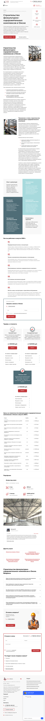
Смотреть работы (22, 37)
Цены (4, 700)
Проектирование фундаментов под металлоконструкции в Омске (32, 560)
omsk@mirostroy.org (9, 715)
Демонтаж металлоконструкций (33, 686)
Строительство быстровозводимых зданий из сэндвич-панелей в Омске (32, 553)
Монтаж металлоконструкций (32, 684)
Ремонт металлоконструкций (32, 688)
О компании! (5, 696)
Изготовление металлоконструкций (33, 681)
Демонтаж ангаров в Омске (12, 552)
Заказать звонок (9, 709)
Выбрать (12, 347)
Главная (4, 10)
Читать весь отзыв (10, 541)
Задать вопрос (11, 316)
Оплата (4, 698)
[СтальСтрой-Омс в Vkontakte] (21, 678)
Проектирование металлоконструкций (34, 682)
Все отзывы (36, 533)
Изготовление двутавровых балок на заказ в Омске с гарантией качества (12, 560)
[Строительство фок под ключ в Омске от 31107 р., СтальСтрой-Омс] (6, 2)
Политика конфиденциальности (9, 685)
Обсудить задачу (8, 37)
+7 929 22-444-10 (37, 1)
